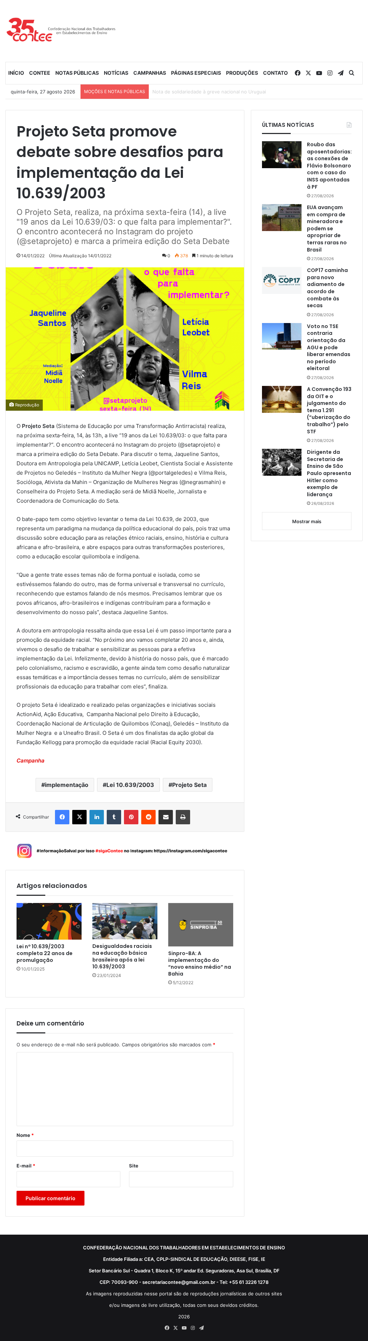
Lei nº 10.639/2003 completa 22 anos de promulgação (45, 953)
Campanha (31, 760)
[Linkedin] (96, 817)
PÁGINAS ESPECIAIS (196, 73)
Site (133, 1166)
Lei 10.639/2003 (130, 784)
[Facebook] (62, 817)
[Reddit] (148, 817)
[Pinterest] (131, 817)
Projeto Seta (189, 784)
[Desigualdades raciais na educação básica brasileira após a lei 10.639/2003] (124, 921)
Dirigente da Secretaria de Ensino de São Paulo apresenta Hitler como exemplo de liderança (329, 473)
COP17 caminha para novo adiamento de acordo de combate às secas (327, 288)
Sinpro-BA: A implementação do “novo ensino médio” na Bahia (199, 963)
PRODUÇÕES (242, 73)
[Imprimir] (183, 817)
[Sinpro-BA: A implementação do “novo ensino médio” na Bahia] (200, 924)
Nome (25, 1135)
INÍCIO (16, 73)
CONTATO (275, 73)
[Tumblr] (114, 817)
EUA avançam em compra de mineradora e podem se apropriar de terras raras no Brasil (327, 228)
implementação (66, 784)
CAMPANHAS (149, 73)
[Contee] (61, 30)
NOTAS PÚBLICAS (77, 73)
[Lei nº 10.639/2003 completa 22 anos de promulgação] (49, 921)
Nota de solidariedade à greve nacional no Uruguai (209, 92)
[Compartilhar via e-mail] (165, 817)
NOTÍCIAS (116, 73)
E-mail (26, 1166)
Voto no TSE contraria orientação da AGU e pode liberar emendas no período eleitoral (328, 347)
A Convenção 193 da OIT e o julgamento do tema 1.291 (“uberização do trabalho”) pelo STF (329, 410)
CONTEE (39, 73)
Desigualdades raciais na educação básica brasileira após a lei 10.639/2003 (122, 956)
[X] (79, 817)
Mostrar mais (306, 521)
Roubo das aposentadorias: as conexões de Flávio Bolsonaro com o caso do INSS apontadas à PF (329, 165)
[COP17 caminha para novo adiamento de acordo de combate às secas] (282, 280)
